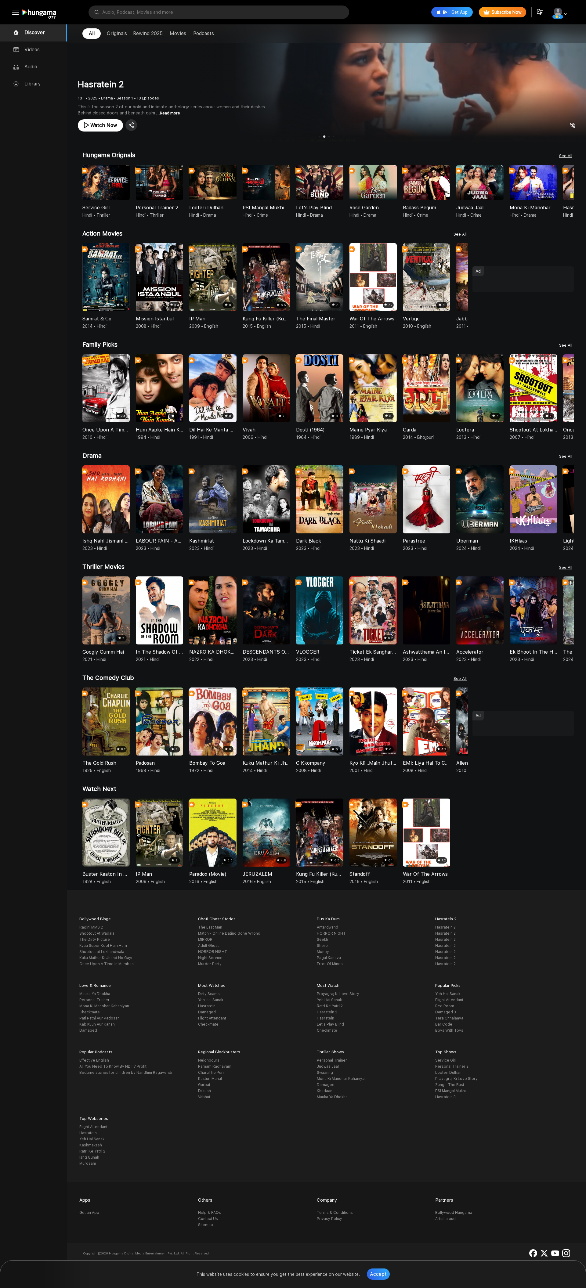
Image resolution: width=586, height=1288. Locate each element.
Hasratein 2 (445, 927)
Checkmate (89, 1012)
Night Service (210, 958)
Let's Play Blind (330, 1024)
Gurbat (204, 1085)
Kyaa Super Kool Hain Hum (103, 945)
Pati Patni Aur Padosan (99, 1018)
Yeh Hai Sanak (210, 1000)
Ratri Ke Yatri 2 (330, 1006)
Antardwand (327, 927)
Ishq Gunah (89, 1157)
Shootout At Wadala (96, 933)
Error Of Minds (330, 964)
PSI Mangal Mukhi (450, 1091)
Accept (378, 1274)
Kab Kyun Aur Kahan (97, 1024)
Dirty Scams (209, 994)
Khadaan (324, 1091)
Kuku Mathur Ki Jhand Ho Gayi (105, 958)
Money (323, 952)
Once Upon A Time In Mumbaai (107, 964)
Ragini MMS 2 (91, 927)
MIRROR (205, 939)
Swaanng (325, 1072)
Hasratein (206, 1006)
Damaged (88, 1030)
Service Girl (445, 1060)
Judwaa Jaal (328, 1066)
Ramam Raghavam (214, 1066)
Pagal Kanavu (329, 958)
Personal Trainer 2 (451, 1066)
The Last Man (210, 927)
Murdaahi (87, 1163)
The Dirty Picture (94, 939)
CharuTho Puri (211, 1072)
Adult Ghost (208, 945)
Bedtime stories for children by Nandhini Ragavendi (125, 1072)
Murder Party (210, 964)
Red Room (444, 1006)
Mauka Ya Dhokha (94, 994)
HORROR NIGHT (212, 952)
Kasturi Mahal (210, 1079)
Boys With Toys (449, 1030)
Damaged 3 (445, 1012)
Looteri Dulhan (448, 1072)
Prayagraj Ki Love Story (338, 994)
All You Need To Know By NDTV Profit (112, 1066)
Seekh (322, 939)
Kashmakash (90, 1145)
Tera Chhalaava (449, 1018)
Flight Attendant (212, 1018)
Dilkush (204, 1091)
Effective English (94, 1060)
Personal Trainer (94, 1000)
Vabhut (204, 1097)
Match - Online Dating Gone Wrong (229, 933)
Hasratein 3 (445, 1097)
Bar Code (443, 1024)
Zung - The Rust (449, 1085)
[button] (569, 183)
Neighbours (208, 1060)
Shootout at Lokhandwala (101, 952)
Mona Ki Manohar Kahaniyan (104, 1006)
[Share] (131, 125)
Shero (322, 945)
